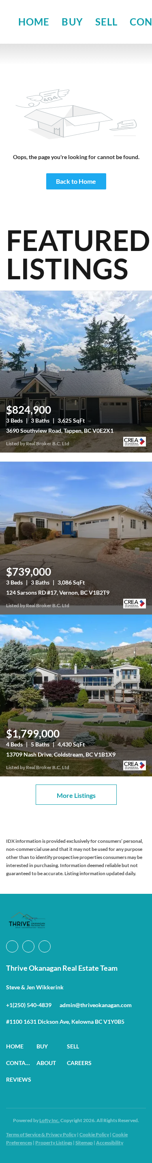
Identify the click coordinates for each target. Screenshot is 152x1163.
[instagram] (28, 946)
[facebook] (12, 946)
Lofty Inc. (49, 1120)
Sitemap (84, 1143)
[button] (21, 1046)
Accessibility (109, 1143)
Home (33, 22)
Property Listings (53, 1143)
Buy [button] (72, 22)
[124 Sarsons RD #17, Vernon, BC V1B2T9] (76, 533)
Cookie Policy (94, 1134)
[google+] (45, 946)
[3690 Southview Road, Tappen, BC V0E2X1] (76, 372)
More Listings (76, 795)
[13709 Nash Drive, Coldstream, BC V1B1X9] (76, 695)
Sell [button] (106, 22)
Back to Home (76, 181)
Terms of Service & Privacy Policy (41, 1134)
